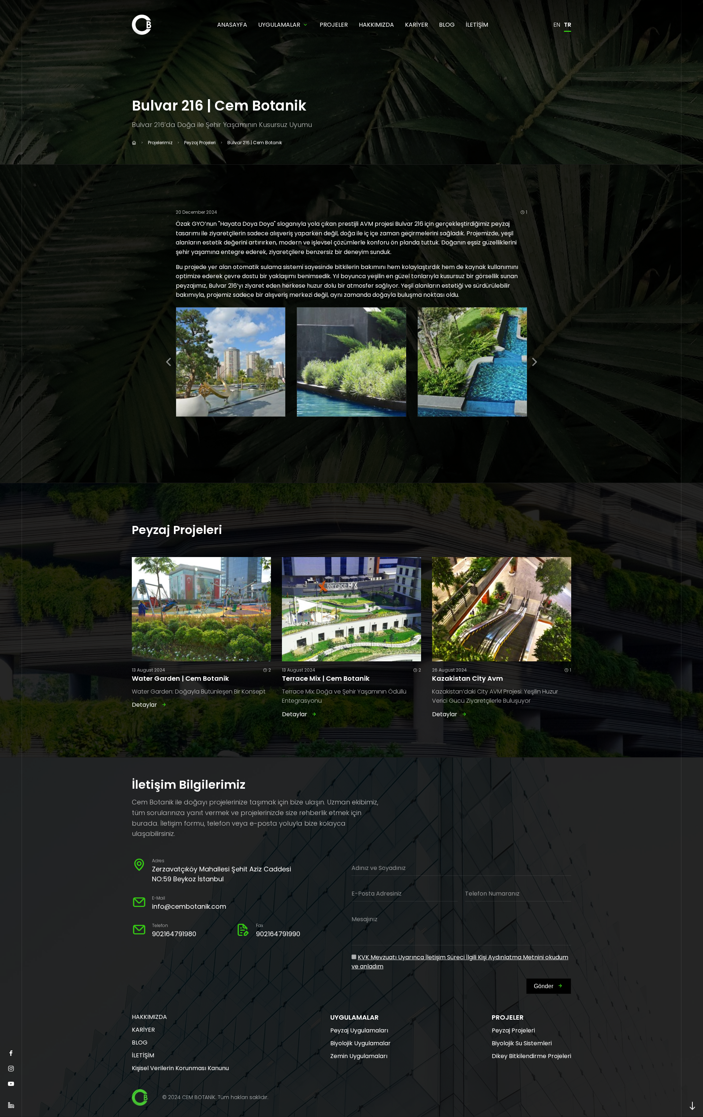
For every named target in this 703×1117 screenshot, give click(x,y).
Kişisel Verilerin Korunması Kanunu (180, 1068)
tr (567, 24)
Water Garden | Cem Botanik (180, 678)
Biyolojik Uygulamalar (360, 1043)
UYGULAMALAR (279, 24)
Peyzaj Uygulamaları (359, 1030)
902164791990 (278, 933)
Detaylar (144, 705)
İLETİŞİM (477, 24)
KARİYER (416, 24)
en (557, 24)
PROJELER (334, 24)
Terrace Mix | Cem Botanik (325, 678)
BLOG (447, 24)
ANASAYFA (232, 24)
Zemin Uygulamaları (358, 1056)
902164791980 (174, 933)
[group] (231, 362)
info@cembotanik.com (189, 906)
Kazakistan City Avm (467, 678)
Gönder (543, 986)
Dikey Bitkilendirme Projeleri (531, 1056)
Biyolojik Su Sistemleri (522, 1043)
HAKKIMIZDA (376, 24)
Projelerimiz (160, 142)
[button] (168, 362)
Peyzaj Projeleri (200, 142)
